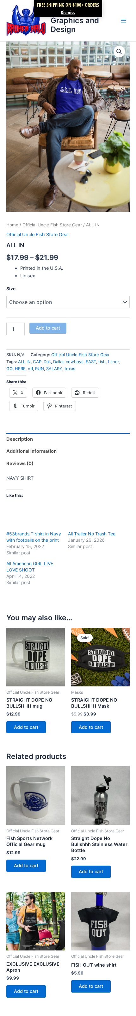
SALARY (54, 368)
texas (70, 368)
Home (12, 224)
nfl (30, 368)
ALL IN (24, 361)
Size (10, 288)
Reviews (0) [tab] (20, 463)
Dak (47, 361)
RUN (39, 368)
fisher (113, 361)
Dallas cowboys (68, 361)
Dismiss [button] (68, 12)
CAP (37, 361)
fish (102, 361)
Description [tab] (19, 439)
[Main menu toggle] (123, 20)
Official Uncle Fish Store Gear (52, 224)
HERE (20, 368)
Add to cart (48, 328)
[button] (119, 51)
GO (9, 368)
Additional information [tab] (31, 451)
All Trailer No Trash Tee (91, 533)
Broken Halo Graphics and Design (75, 20)
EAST (91, 361)
